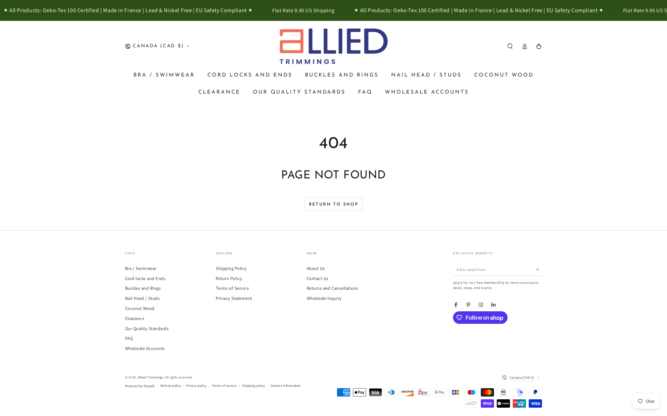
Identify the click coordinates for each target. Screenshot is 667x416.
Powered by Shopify (140, 386)
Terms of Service (232, 288)
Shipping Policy (231, 268)
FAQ (129, 338)
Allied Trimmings (150, 377)
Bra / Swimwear (140, 268)
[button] (510, 46)
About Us (316, 268)
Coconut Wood (140, 308)
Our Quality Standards (146, 328)
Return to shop (334, 204)
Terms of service (224, 385)
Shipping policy (253, 385)
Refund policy (170, 385)
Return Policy (229, 278)
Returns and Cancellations (332, 288)
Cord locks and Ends (145, 278)
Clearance (134, 318)
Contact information (286, 385)
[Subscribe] (539, 269)
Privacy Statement (234, 298)
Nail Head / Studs (142, 298)
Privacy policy (196, 385)
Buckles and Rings (142, 288)
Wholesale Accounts (145, 348)
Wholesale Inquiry (324, 298)
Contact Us (317, 278)
